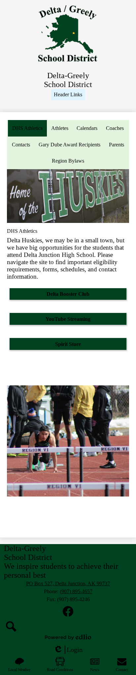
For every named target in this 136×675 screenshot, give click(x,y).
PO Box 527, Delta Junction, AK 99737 (68, 583)
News (94, 669)
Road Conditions (60, 669)
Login (68, 650)
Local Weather (19, 669)
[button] (68, 94)
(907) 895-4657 (76, 591)
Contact (122, 669)
